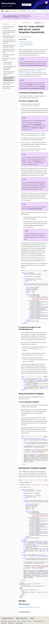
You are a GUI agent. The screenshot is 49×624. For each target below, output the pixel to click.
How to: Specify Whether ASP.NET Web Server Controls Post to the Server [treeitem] (9, 41)
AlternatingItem (39, 259)
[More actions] (47, 23)
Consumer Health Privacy (38, 621)
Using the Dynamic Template (26, 43)
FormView (21, 72)
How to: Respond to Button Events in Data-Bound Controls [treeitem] (9, 73)
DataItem (35, 355)
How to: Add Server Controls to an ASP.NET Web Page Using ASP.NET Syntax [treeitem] (9, 32)
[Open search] (42, 11)
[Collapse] (16, 21)
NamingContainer (38, 348)
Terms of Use (4, 623)
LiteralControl (37, 161)
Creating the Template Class (26, 41)
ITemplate (37, 135)
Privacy (29, 621)
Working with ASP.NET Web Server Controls (29, 607)
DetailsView (28, 72)
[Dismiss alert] (46, 3)
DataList (28, 71)
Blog (18, 621)
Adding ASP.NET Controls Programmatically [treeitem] (8, 83)
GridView (39, 71)
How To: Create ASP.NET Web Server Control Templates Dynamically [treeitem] (9, 79)
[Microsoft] (2, 11)
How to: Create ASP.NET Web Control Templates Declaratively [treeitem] (10, 68)
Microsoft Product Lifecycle (11, 16)
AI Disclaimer (4, 621)
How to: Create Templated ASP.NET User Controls (34, 65)
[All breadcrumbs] (20, 23)
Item (31, 259)
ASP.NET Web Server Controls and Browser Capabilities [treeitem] (9, 46)
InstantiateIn (37, 133)
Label (45, 369)
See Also (21, 46)
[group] (34, 298)
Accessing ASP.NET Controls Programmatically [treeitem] (8, 87)
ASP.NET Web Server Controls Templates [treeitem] (8, 63)
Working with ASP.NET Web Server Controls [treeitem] (8, 27)
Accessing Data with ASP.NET (34, 208)
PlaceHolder (24, 255)
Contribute (24, 621)
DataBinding (40, 170)
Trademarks (10, 623)
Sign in (45, 11)
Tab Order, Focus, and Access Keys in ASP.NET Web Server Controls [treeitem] (9, 51)
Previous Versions (12, 621)
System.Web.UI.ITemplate (27, 106)
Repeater (33, 71)
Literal (23, 161)
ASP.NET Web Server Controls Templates (26, 22)
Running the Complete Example (26, 44)
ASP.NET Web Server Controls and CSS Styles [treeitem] (9, 55)
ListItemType (38, 124)
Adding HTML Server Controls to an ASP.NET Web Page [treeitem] (9, 36)
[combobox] (9, 24)
